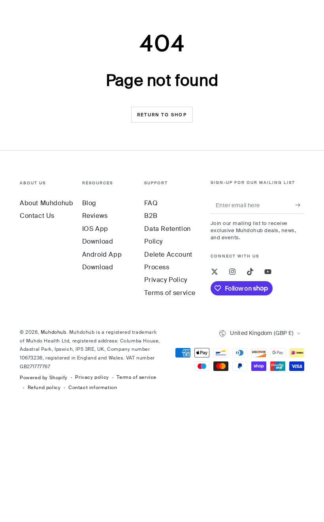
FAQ (151, 203)
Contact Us (37, 216)
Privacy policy (92, 377)
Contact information (92, 387)
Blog (89, 203)
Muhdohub (53, 332)
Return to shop (162, 114)
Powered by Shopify (44, 377)
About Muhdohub (46, 203)
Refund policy (44, 387)
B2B (150, 216)
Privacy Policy (165, 280)
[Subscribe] (299, 205)
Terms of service (170, 293)
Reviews (95, 216)
